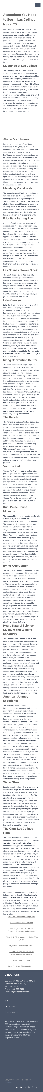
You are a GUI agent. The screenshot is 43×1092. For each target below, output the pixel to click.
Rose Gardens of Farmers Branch (21, 966)
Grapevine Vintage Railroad (21, 954)
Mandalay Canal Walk (21, 960)
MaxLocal (8, 1083)
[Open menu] (38, 5)
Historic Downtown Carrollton (21, 923)
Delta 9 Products (11, 1012)
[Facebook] (21, 1087)
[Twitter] (17, 1087)
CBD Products (10, 1007)
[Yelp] (32, 1087)
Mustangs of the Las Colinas (21, 928)
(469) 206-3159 (17, 989)
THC (6, 1001)
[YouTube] (36, 1087)
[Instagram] (28, 1087)
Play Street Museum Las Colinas (21, 946)
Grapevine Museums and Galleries (21, 931)
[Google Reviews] (24, 1087)
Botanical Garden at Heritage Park (21, 917)
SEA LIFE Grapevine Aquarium (22, 952)
